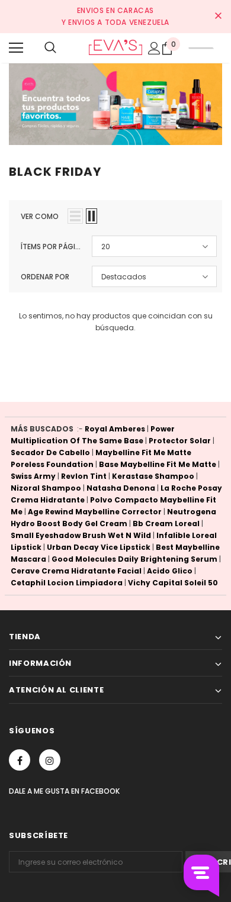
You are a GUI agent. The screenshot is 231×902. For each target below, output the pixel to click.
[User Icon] (154, 48)
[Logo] (115, 47)
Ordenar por (45, 277)
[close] (218, 16)
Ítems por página (52, 246)
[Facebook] (19, 760)
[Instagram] (49, 760)
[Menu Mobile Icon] (16, 48)
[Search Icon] (50, 48)
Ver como (40, 216)
